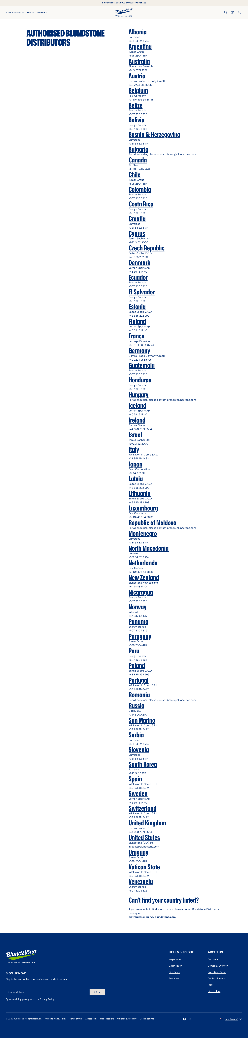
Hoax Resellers (107, 1018)
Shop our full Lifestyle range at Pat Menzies (124, 3)
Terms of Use (76, 1018)
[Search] (225, 12)
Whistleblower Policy (126, 1018)
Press (211, 984)
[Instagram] (190, 1019)
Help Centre (175, 959)
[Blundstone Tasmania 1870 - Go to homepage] (124, 12)
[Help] (232, 12)
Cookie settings (147, 1018)
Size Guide (174, 972)
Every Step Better (217, 972)
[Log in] (239, 12)
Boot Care (174, 978)
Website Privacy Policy (55, 1018)
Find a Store (214, 991)
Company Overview (218, 965)
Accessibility (91, 1018)
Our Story (213, 959)
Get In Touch (175, 965)
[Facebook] (184, 1019)
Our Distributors (216, 978)
